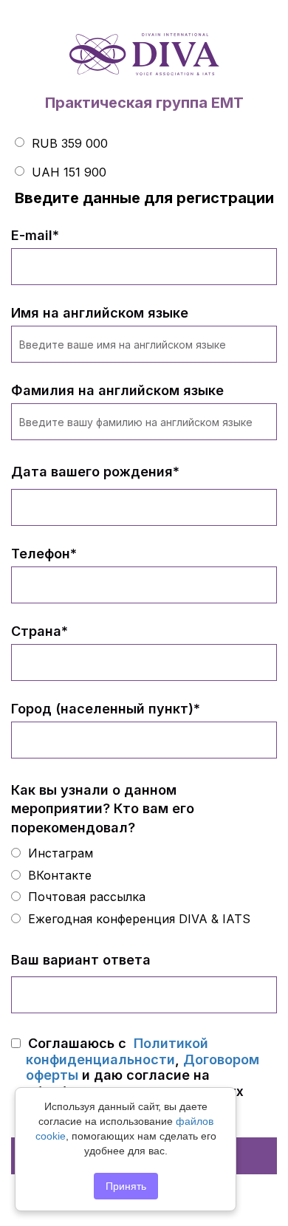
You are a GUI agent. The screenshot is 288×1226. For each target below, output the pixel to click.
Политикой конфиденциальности (117, 1051)
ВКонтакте (58, 875)
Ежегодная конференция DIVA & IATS (137, 918)
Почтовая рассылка (84, 896)
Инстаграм (58, 853)
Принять (126, 1186)
